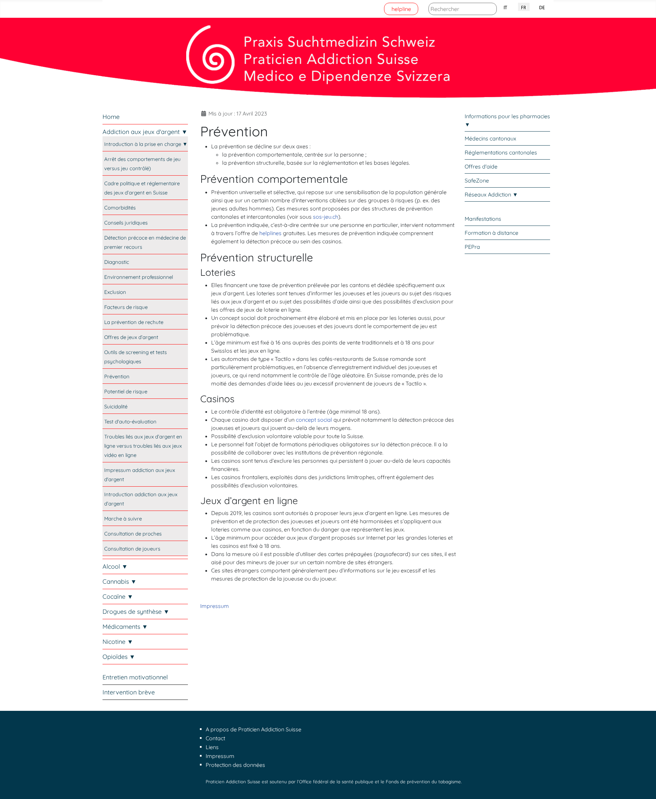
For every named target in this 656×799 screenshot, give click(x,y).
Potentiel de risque (125, 391)
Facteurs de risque (126, 307)
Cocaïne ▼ (117, 596)
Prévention (116, 376)
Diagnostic (116, 262)
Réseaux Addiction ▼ (491, 194)
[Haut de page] (644, 786)
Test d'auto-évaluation (130, 421)
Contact (215, 738)
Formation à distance (491, 232)
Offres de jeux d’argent (131, 337)
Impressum (214, 605)
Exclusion (115, 292)
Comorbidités (120, 207)
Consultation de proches (133, 533)
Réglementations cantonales (501, 152)
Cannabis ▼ (119, 581)
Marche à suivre (123, 518)
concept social (314, 419)
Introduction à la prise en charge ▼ (146, 144)
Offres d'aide (481, 166)
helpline (401, 8)
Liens (212, 747)
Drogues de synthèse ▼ (135, 611)
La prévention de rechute (133, 322)
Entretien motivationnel (135, 677)
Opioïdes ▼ (118, 657)
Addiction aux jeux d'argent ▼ (145, 132)
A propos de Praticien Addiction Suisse (253, 729)
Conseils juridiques (126, 222)
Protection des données (235, 764)
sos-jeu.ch (325, 216)
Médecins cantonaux (490, 138)
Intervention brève (128, 692)
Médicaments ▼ (125, 627)
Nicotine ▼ (117, 642)
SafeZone (477, 180)
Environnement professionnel (138, 277)
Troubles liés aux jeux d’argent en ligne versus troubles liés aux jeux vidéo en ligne (143, 445)
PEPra (472, 246)
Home (111, 117)
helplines (270, 233)
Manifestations (483, 218)
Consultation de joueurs (132, 548)
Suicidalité (115, 406)
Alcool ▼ (115, 566)
